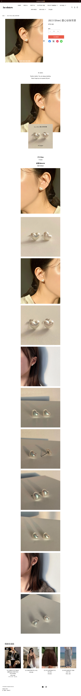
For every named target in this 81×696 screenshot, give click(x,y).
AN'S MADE (34, 9)
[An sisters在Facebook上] (43, 687)
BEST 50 (32, 5)
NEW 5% (26, 5)
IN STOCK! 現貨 (41, 5)
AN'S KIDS (41, 9)
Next (44, 41)
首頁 (3, 15)
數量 (49, 28)
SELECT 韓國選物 (52, 5)
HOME (19, 5)
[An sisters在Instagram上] (46, 687)
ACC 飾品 (62, 5)
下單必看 (50, 9)
